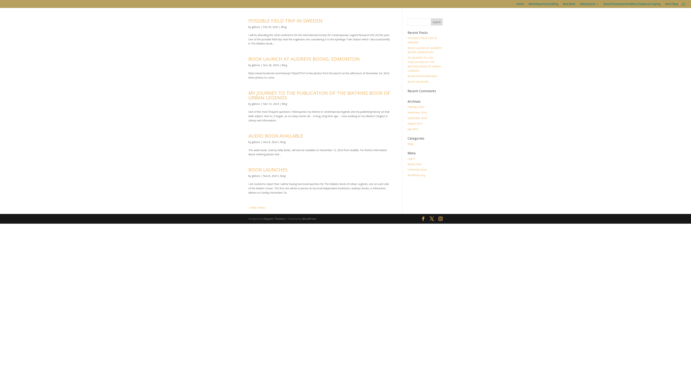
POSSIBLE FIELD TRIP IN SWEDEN (285, 20)
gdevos (256, 27)
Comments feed (417, 169)
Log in (411, 158)
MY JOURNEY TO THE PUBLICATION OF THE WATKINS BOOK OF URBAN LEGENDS (319, 95)
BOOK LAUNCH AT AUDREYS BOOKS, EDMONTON (304, 59)
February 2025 (416, 107)
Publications (587, 4)
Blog (283, 27)
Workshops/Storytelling (543, 4)
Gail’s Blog (671, 4)
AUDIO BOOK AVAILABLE (275, 136)
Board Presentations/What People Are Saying (632, 4)
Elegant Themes (274, 218)
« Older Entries (256, 207)
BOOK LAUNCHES (268, 169)
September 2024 (417, 118)
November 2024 (417, 112)
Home (520, 4)
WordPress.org (416, 175)
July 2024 (413, 129)
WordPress (309, 218)
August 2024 (415, 123)
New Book (569, 4)
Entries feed (414, 164)
